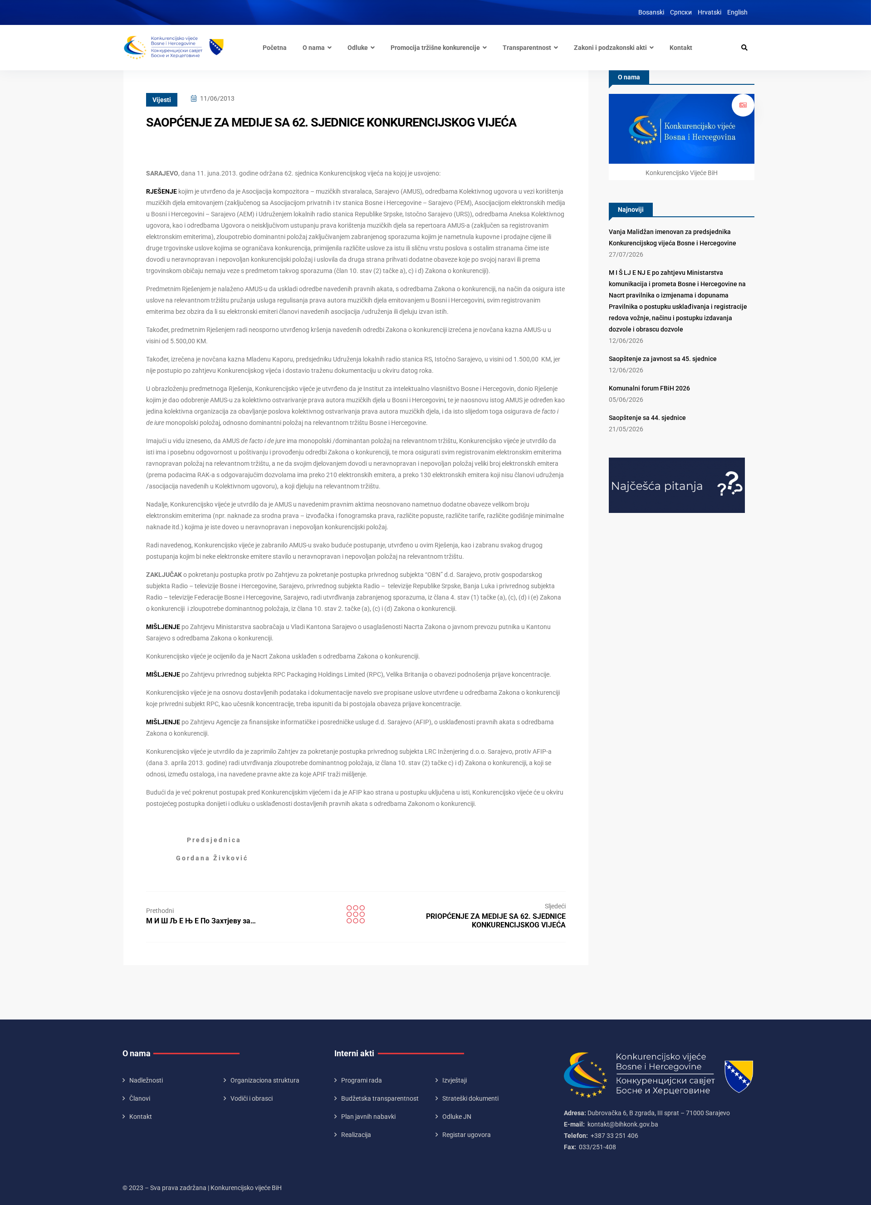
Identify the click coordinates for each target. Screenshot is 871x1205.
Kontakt (681, 47)
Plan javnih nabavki (368, 1116)
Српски (681, 12)
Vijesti (161, 99)
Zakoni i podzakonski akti (610, 47)
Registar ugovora (466, 1134)
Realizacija (356, 1134)
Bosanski (651, 12)
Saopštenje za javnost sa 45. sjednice (663, 358)
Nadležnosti (146, 1080)
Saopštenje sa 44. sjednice (647, 417)
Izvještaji (454, 1080)
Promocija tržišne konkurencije (435, 47)
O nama (314, 47)
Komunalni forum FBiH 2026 (649, 388)
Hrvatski (709, 12)
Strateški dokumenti (470, 1098)
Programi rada (361, 1080)
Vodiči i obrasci (251, 1098)
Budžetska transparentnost (380, 1098)
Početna (275, 47)
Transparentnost (527, 47)
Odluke (357, 47)
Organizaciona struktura (264, 1080)
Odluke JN (456, 1116)
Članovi (139, 1098)
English (737, 12)
